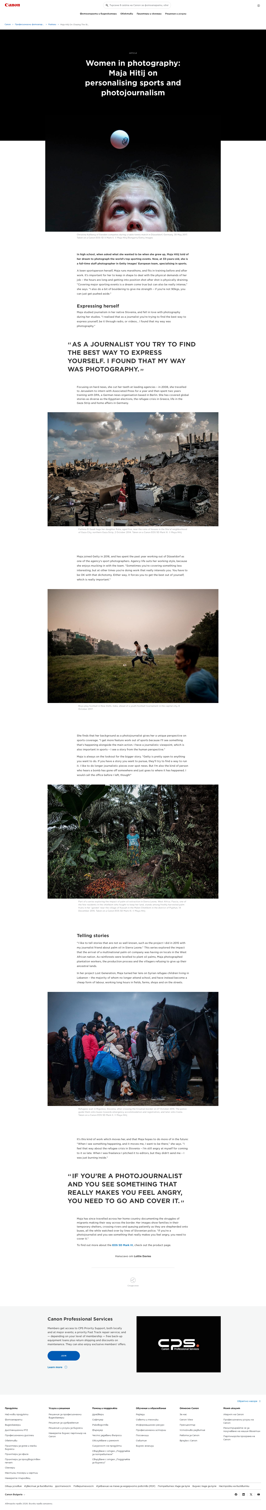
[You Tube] (258, 1494)
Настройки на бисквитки (234, 1486)
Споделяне (133, 1286)
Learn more (55, 1367)
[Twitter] (251, 1494)
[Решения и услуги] (187, 13)
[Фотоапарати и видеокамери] (118, 13)
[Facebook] (236, 1494)
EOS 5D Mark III (122, 1245)
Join (63, 1356)
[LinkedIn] (243, 1494)
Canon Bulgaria (14, 1494)
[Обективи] (134, 13)
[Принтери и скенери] (162, 13)
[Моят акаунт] (258, 5)
